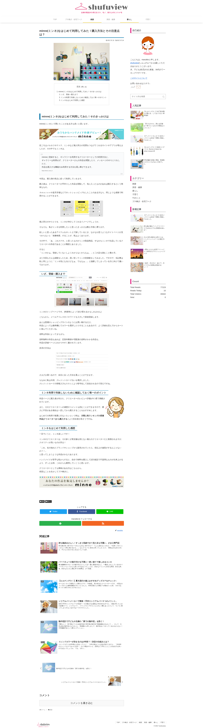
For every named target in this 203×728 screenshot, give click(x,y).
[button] (164, 96)
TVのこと (136, 198)
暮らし (49, 501)
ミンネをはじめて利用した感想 (73, 100)
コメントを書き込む (81, 703)
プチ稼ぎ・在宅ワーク (141, 201)
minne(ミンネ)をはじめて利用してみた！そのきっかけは (79, 91)
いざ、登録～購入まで (69, 94)
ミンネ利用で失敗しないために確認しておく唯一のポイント (84, 97)
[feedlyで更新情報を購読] (60, 523)
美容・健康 (137, 187)
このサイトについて (138, 78)
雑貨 (42, 501)
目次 (78, 87)
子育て (135, 194)
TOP (118, 722)
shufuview (134, 63)
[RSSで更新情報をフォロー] (103, 523)
